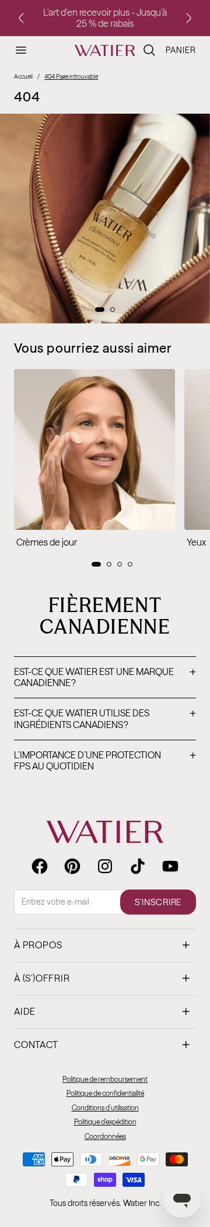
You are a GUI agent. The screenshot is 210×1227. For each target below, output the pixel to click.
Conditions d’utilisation (105, 1107)
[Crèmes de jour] (94, 449)
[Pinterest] (72, 866)
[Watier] (105, 51)
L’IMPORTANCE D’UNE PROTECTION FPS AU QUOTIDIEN (105, 761)
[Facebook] (39, 866)
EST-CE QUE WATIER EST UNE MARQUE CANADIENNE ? (105, 677)
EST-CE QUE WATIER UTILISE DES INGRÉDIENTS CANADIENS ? (105, 719)
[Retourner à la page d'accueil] (105, 832)
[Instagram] (105, 866)
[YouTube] (170, 866)
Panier (181, 50)
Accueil (23, 76)
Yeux (196, 542)
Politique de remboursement (105, 1079)
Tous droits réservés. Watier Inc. (105, 1203)
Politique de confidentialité (105, 1093)
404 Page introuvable (71, 76)
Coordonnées (105, 1136)
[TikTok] (137, 866)
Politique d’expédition (105, 1121)
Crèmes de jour (46, 542)
